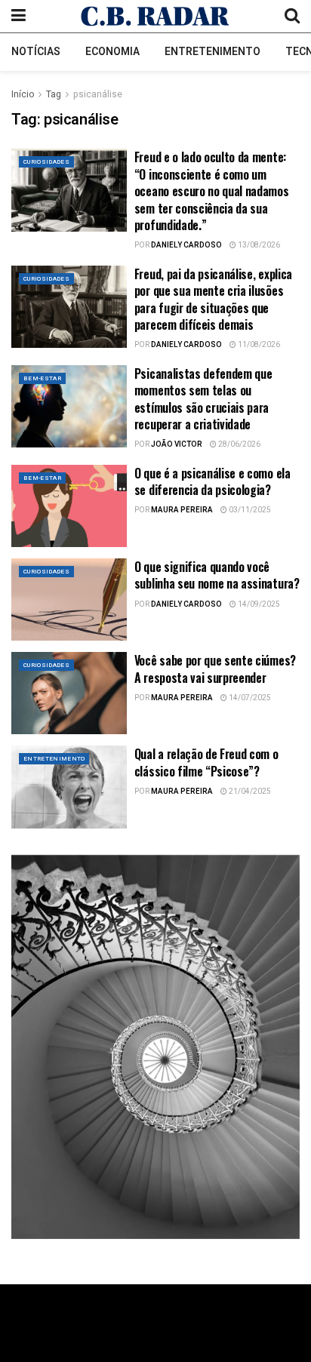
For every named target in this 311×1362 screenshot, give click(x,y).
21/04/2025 (249, 791)
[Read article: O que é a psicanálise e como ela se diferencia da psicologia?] (69, 506)
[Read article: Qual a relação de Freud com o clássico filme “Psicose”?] (69, 787)
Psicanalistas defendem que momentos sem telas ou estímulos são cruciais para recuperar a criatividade (203, 398)
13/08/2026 (258, 245)
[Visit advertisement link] (155, 1047)
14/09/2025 (258, 604)
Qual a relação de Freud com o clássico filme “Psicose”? (206, 762)
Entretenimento (212, 52)
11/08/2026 (258, 345)
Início (22, 94)
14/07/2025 (249, 698)
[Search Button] (292, 16)
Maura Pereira (182, 510)
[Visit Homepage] (155, 16)
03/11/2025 (249, 510)
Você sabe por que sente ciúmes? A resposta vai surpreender (215, 668)
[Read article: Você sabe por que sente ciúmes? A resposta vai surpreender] (69, 693)
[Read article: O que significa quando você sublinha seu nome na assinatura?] (69, 599)
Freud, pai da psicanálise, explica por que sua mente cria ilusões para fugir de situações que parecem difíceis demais (213, 299)
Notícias (35, 52)
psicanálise (97, 94)
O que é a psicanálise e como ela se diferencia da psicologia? (212, 481)
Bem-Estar (42, 378)
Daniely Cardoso (186, 245)
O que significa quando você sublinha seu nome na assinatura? (217, 575)
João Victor (176, 444)
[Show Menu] (18, 16)
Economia (112, 52)
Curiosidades (46, 162)
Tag (53, 94)
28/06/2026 (238, 444)
